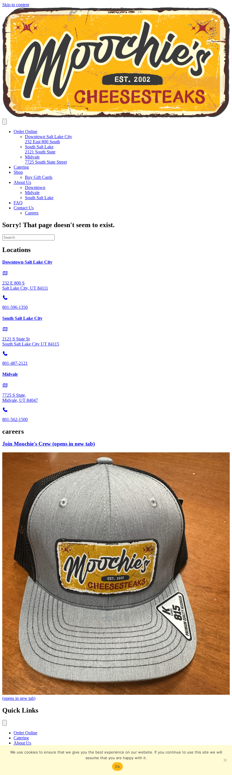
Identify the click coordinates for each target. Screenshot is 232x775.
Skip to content (15, 4)
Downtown (35, 187)
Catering (21, 167)
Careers (31, 212)
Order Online (25, 131)
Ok (117, 766)
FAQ (18, 202)
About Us (22, 182)
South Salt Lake (39, 197)
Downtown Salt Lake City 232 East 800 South (48, 139)
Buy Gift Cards (38, 177)
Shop (18, 172)
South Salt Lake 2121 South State (40, 149)
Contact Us (24, 207)
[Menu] (4, 122)
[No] (225, 760)
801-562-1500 (15, 419)
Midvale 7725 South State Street (46, 159)
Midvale (32, 192)
